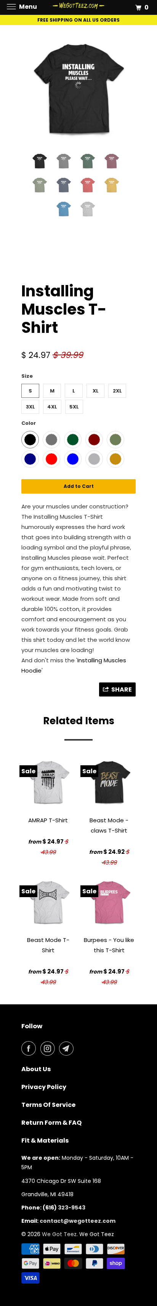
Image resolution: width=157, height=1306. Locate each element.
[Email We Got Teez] (68, 1048)
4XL (52, 406)
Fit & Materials (45, 1140)
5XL (74, 406)
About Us (36, 1069)
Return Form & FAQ (51, 1122)
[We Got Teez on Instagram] (49, 1048)
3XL (30, 406)
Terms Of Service (48, 1104)
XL (96, 390)
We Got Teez (59, 1234)
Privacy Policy (43, 1087)
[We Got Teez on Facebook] (30, 1048)
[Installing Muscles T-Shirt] (78, 89)
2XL (117, 390)
